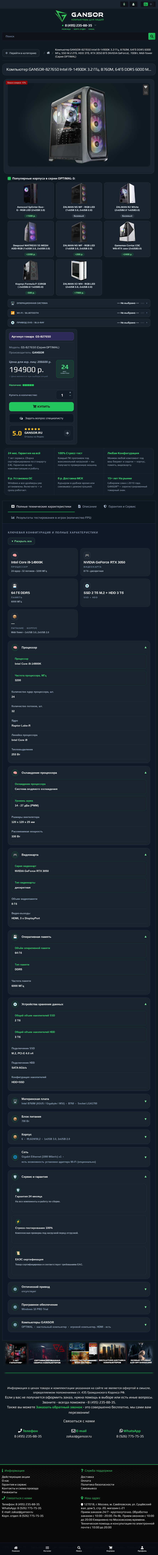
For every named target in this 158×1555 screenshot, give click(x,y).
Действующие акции (16, 1476)
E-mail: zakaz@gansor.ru (17, 1512)
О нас (5, 1480)
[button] (79, 25)
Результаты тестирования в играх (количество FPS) (53, 517)
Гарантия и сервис (14, 1484)
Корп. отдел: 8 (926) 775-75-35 (23, 1515)
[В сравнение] (145, 92)
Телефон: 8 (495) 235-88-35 (21, 1504)
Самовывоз (89, 1488)
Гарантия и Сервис (122, 506)
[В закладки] (145, 87)
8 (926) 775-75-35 (130, 1436)
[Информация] (124, 4)
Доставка (87, 1476)
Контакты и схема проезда (20, 1488)
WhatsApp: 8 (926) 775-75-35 (21, 1508)
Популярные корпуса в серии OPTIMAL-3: (43, 178)
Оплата (86, 1480)
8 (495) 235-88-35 (101, 1402)
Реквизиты (9, 1492)
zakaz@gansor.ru (79, 1436)
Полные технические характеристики (43, 506)
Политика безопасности (97, 1484)
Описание (89, 506)
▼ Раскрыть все (21, 541)
